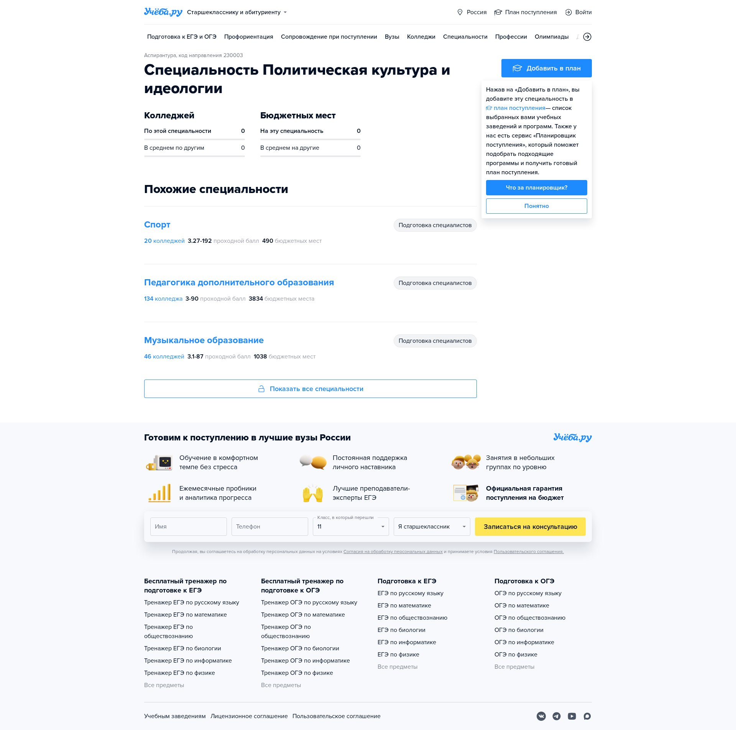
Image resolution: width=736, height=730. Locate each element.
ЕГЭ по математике (404, 605)
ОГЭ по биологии (519, 630)
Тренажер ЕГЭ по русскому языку (191, 602)
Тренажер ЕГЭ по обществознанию (168, 631)
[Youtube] (572, 716)
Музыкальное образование (204, 340)
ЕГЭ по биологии (402, 630)
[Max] (587, 716)
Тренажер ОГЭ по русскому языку (309, 602)
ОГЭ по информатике (524, 642)
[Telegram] (556, 716)
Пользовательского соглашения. (529, 551)
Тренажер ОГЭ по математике (303, 615)
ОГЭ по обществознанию (530, 618)
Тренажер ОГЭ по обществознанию (286, 631)
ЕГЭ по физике (398, 654)
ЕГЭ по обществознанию (412, 618)
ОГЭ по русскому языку (528, 593)
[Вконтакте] (541, 716)
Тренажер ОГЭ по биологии (300, 648)
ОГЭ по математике (522, 605)
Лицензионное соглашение (249, 716)
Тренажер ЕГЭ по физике (179, 673)
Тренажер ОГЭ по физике (297, 673)
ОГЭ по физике (516, 654)
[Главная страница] (163, 12)
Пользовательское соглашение (336, 716)
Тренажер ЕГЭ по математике (185, 615)
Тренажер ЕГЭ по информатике (188, 661)
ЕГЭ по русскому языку (411, 593)
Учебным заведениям (175, 716)
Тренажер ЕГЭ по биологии (182, 648)
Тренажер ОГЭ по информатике (305, 661)
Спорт (157, 224)
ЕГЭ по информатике (407, 642)
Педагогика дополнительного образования (239, 282)
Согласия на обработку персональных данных (393, 551)
